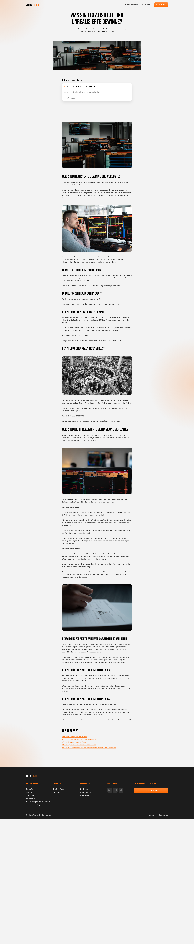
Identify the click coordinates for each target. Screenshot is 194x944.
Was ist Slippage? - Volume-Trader (74, 742)
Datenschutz (163, 815)
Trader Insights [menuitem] (85, 792)
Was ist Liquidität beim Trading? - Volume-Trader (79, 745)
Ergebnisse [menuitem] (84, 789)
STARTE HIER (161, 5)
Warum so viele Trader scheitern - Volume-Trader (79, 739)
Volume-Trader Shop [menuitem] (33, 805)
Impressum (151, 815)
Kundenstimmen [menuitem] (131, 5)
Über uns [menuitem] (145, 5)
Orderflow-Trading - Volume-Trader (74, 737)
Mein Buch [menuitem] (56, 792)
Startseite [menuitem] (29, 789)
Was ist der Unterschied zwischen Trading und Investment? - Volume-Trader (89, 748)
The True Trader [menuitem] (58, 789)
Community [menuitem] (30, 795)
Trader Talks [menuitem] (84, 795)
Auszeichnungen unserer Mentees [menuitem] (38, 802)
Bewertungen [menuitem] (30, 798)
